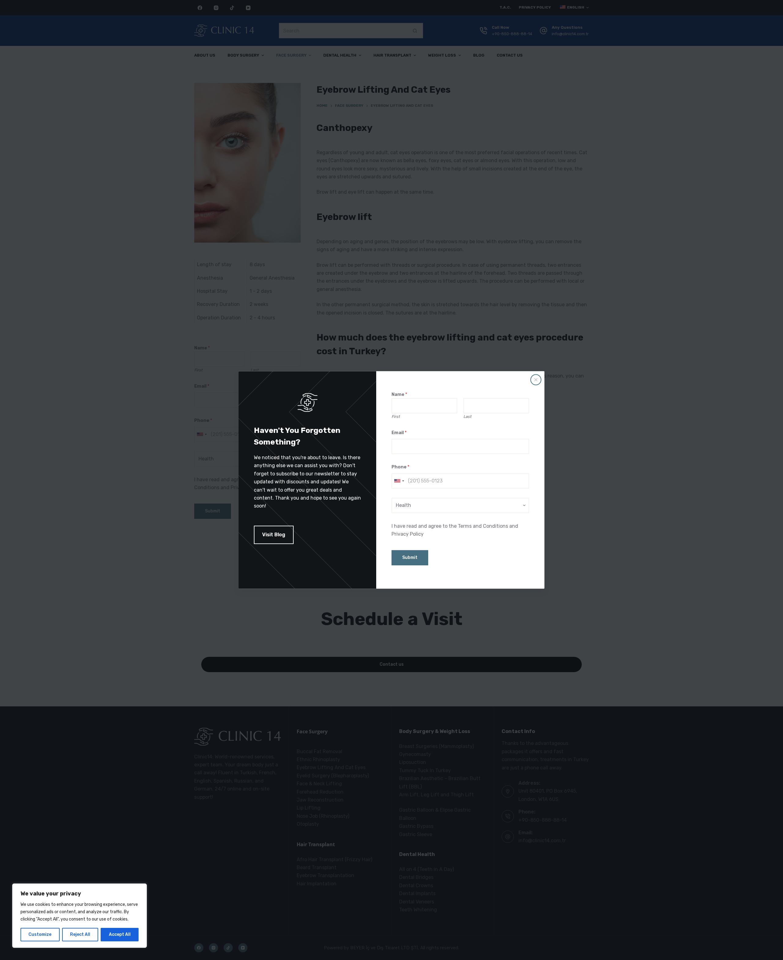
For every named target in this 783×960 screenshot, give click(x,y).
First (396, 416)
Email (399, 432)
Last (467, 416)
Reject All (80, 934)
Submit (409, 557)
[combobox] (399, 481)
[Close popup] (536, 379)
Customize (39, 934)
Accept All (120, 934)
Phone (401, 467)
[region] (79, 916)
